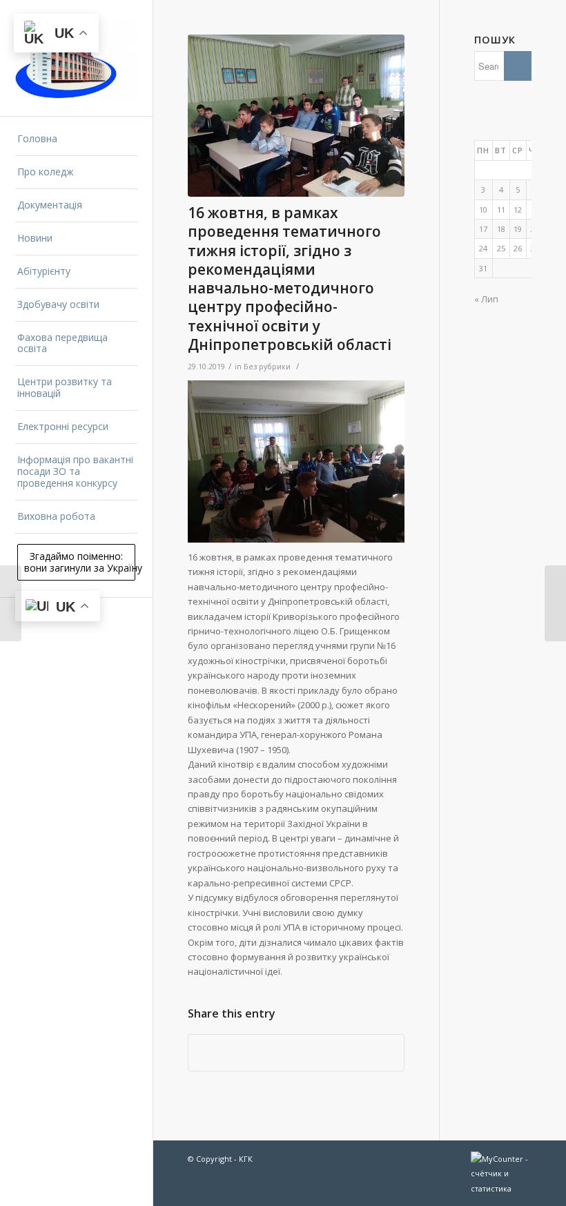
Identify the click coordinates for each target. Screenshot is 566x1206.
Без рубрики (267, 366)
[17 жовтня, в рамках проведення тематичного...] (555, 603)
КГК (246, 1159)
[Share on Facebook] (295, 1053)
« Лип (486, 299)
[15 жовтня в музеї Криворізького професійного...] (10, 603)
